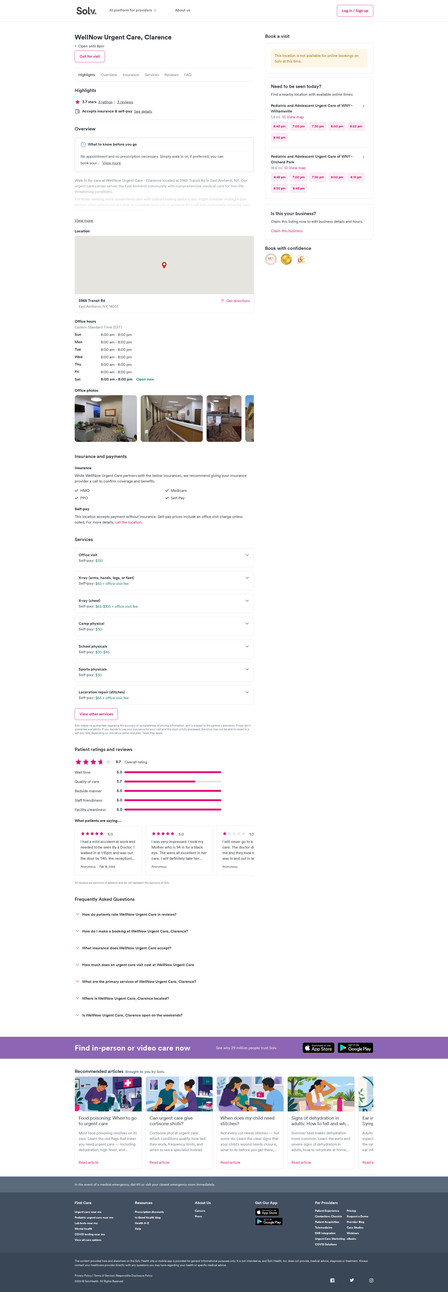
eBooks (351, 1239)
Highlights (86, 74)
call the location (128, 522)
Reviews (171, 74)
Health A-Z (142, 1223)
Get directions (238, 300)
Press (198, 1216)
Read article (88, 1162)
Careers (200, 1211)
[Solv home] (86, 10)
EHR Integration (325, 1233)
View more (111, 163)
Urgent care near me (88, 1212)
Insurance (131, 74)
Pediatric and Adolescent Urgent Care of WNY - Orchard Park (311, 159)
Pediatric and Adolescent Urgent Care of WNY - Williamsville (311, 108)
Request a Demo (357, 1216)
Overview (109, 74)
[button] (106, 418)
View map (295, 117)
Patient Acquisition (327, 1222)
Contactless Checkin (328, 1216)
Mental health (83, 1229)
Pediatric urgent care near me (94, 1217)
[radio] (279, 126)
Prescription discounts (149, 1212)
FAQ (188, 74)
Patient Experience (327, 1211)
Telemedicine (323, 1228)
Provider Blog (355, 1222)
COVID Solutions (326, 1244)
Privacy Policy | (84, 1275)
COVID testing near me (90, 1234)
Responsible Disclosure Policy (134, 1275)
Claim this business (287, 230)
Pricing (351, 1211)
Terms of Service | (104, 1275)
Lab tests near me (86, 1223)
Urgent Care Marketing (330, 1239)
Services (152, 74)
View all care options (88, 1240)
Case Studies (355, 1228)
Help (138, 1229)
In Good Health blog (148, 1217)
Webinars (353, 1233)
